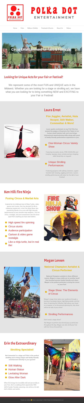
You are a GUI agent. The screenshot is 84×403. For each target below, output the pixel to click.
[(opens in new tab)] (22, 142)
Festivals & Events (47, 28)
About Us (60, 28)
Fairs (22, 28)
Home (15, 28)
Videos (68, 28)
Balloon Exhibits (33, 28)
